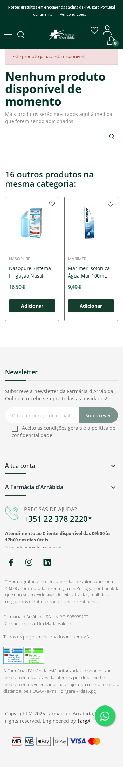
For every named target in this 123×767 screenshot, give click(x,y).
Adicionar (32, 305)
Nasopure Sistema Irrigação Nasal (30, 272)
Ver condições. (73, 14)
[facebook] (10, 562)
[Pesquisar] (21, 35)
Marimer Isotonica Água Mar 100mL (89, 272)
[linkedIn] (47, 562)
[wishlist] (52, 204)
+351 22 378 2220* (58, 518)
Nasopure (19, 259)
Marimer (77, 259)
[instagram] (29, 562)
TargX (83, 720)
